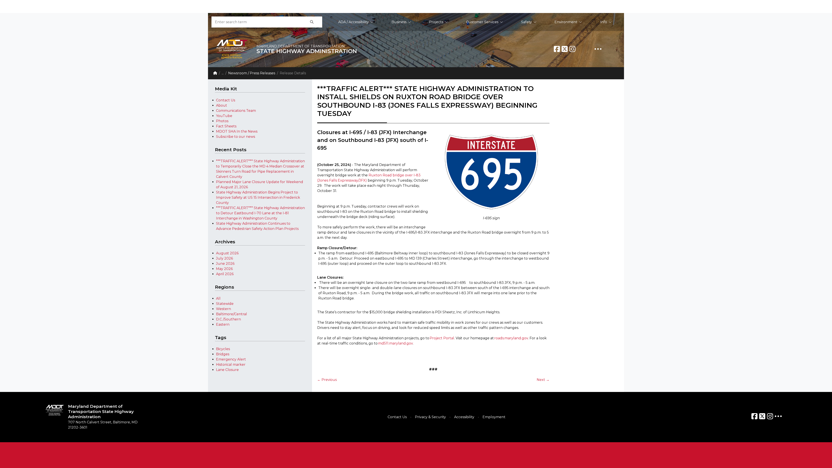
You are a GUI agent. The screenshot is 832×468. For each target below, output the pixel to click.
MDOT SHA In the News (236, 131)
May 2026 (224, 269)
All (218, 298)
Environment (565, 22)
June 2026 (225, 264)
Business (399, 22)
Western (223, 309)
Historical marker (230, 364)
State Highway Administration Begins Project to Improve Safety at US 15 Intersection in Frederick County (258, 197)
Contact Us (225, 100)
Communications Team (236, 111)
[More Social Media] (598, 49)
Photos (222, 121)
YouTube (224, 116)
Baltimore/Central (231, 314)
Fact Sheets (226, 126)
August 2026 (227, 253)
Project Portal (442, 338)
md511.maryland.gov (395, 343)
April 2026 (225, 274)
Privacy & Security (430, 417)
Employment (494, 417)
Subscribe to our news (235, 137)
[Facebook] (557, 49)
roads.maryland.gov (511, 338)
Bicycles (223, 349)
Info (603, 22)
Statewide (225, 304)
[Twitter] (565, 49)
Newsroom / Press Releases (251, 73)
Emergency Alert (231, 359)
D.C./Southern (228, 319)
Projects (436, 22)
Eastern (222, 324)
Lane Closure (227, 370)
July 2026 (224, 258)
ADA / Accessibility (353, 22)
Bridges (222, 354)
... (223, 73)
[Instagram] (572, 49)
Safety (526, 22)
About (221, 105)
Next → (543, 380)
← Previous (327, 380)
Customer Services (482, 22)
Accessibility (464, 417)
